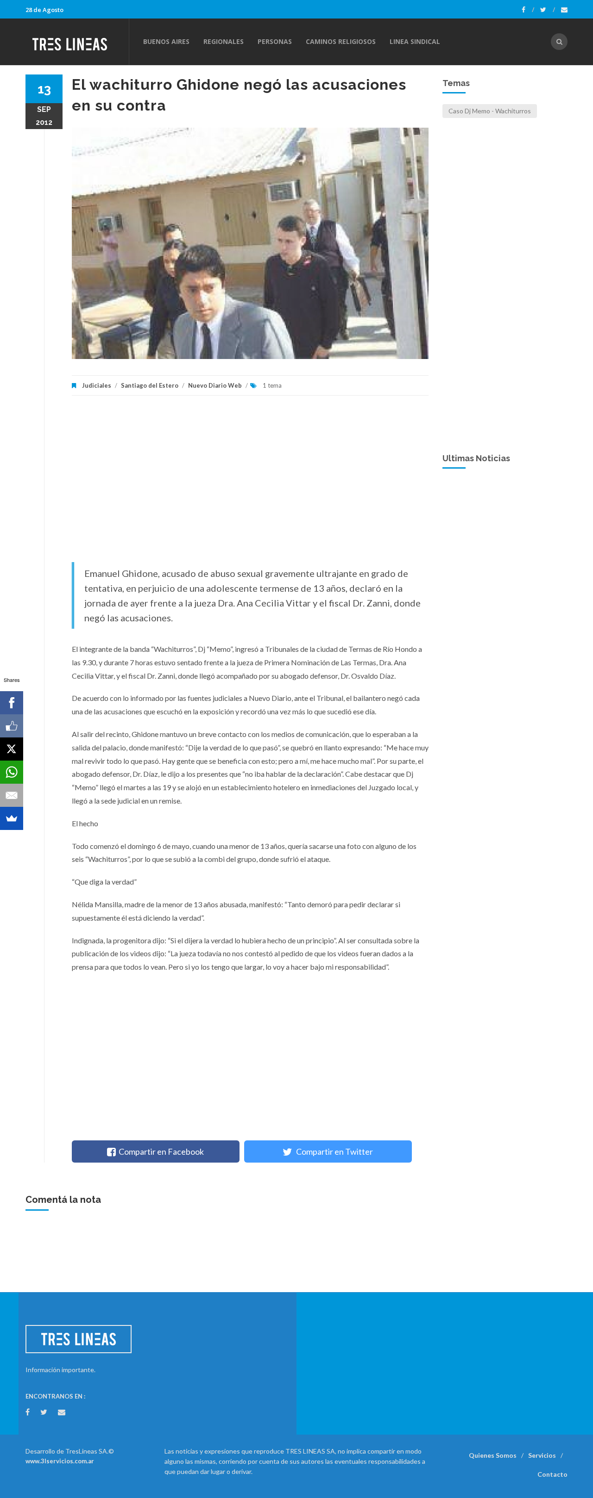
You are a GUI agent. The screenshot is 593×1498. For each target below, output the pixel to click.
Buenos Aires (166, 41)
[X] (11, 749)
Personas (275, 41)
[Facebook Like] (11, 725)
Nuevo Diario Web (215, 385)
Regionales (223, 41)
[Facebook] (528, 10)
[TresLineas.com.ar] (77, 42)
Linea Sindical (415, 41)
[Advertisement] (250, 483)
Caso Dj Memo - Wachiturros (489, 111)
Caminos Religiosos (341, 41)
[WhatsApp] (11, 772)
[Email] (11, 795)
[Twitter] (547, 10)
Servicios (542, 1455)
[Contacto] (564, 10)
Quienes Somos (493, 1455)
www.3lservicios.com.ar (59, 1461)
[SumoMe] (11, 818)
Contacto (552, 1474)
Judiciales (96, 385)
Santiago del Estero (149, 385)
